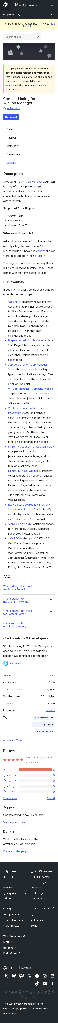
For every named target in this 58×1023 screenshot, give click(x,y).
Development (14, 154)
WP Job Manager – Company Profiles (30, 388)
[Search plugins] (37, 37)
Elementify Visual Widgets (23, 470)
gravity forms (41, 718)
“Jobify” (40, 251)
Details (11, 129)
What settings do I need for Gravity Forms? (17, 588)
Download (11, 117)
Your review (10, 798)
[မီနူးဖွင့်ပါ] (53, 5)
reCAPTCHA (15, 538)
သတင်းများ (8, 876)
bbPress (9, 947)
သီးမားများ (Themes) (41, 876)
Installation (13, 146)
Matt (7, 941)
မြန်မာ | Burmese (21, 967)
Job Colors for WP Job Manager (27, 364)
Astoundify (13, 108)
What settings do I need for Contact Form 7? (17, 612)
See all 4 (50, 710)
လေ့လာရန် (8, 908)
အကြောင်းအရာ (9, 871)
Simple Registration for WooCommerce (31, 446)
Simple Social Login (19, 524)
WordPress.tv (12, 925)
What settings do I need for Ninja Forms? (16, 600)
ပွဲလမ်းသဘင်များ (40, 914)
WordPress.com (14, 936)
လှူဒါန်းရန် (39, 920)
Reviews (12, 137)
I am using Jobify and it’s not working (15, 625)
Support (11, 162)
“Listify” (41, 255)
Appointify (14, 301)
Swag (35, 925)
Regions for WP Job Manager (26, 340)
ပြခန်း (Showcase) (42, 871)
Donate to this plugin (15, 851)
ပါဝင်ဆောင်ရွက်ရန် (42, 908)
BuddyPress (12, 953)
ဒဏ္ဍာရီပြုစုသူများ (13, 920)
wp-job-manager (45, 731)
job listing (48, 724)
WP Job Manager (31, 181)
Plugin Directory (11, 14)
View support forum (14, 822)
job (51, 718)
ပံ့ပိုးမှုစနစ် (11, 914)
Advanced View (12, 740)
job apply (37, 724)
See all (51, 798)
